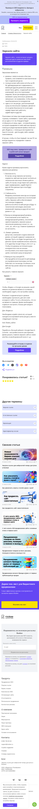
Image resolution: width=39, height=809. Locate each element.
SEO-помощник (6, 737)
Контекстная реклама (8, 716)
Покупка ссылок (6, 697)
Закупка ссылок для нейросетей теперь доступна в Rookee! (17, 775)
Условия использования (8, 744)
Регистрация (27, 28)
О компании (6, 721)
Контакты (5, 749)
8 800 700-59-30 (6, 753)
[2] (6, 389)
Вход (18, 28)
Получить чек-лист (19, 616)
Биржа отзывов (6, 700)
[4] (10, 389)
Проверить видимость (19, 21)
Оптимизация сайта (7, 706)
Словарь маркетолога (8, 765)
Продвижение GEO (7, 694)
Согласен (10, 805)
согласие (29, 675)
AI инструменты (6, 710)
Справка (4, 762)
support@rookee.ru (7, 756)
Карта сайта (5, 741)
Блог (3, 771)
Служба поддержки (7, 759)
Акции (3, 728)
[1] (3, 389)
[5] (12, 389)
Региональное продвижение (10, 713)
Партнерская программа (9, 725)
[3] (8, 389)
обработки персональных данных (14, 796)
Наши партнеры (6, 734)
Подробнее (19, 160)
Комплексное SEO (7, 703)
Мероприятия (5, 731)
